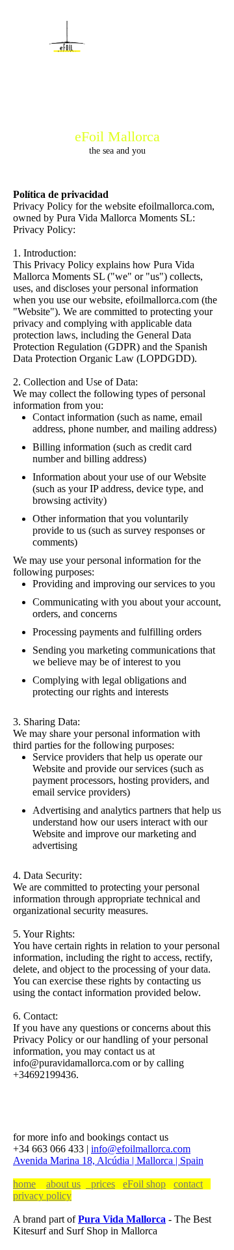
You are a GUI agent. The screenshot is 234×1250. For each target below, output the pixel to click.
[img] (66, 40)
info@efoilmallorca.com (140, 1148)
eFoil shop (144, 1183)
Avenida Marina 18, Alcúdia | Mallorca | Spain (108, 1160)
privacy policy (42, 1195)
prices (100, 1183)
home (24, 1183)
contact (188, 1183)
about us (63, 1183)
